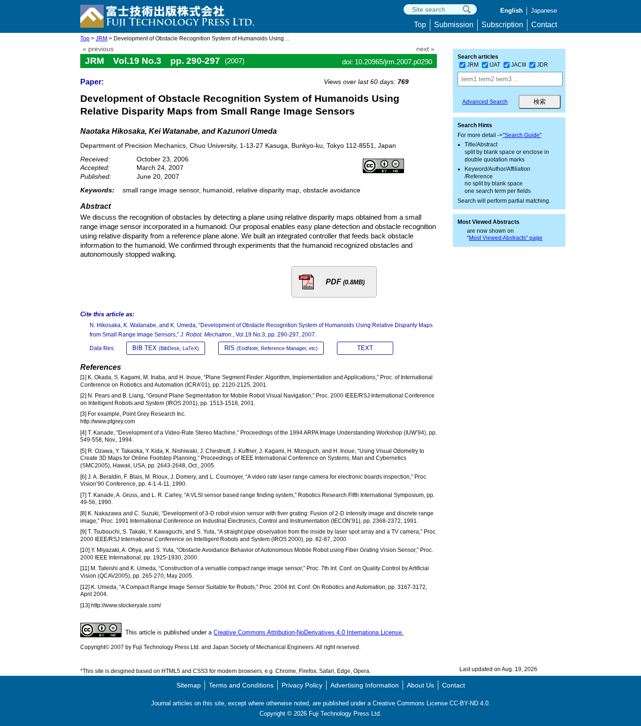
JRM (101, 38)
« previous (98, 49)
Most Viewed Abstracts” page (505, 238)
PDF (345, 282)
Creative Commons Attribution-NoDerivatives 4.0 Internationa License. (309, 632)
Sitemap (188, 685)
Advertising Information (364, 685)
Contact (544, 25)
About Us (420, 685)
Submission (453, 25)
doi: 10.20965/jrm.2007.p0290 (387, 62)
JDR (542, 64)
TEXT (365, 348)
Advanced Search (485, 102)
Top (420, 25)
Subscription (502, 25)
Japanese (544, 10)
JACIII (518, 64)
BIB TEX (165, 348)
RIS (271, 348)
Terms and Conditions (241, 685)
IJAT (494, 64)
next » (425, 49)
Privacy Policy (302, 685)
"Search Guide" (522, 135)
